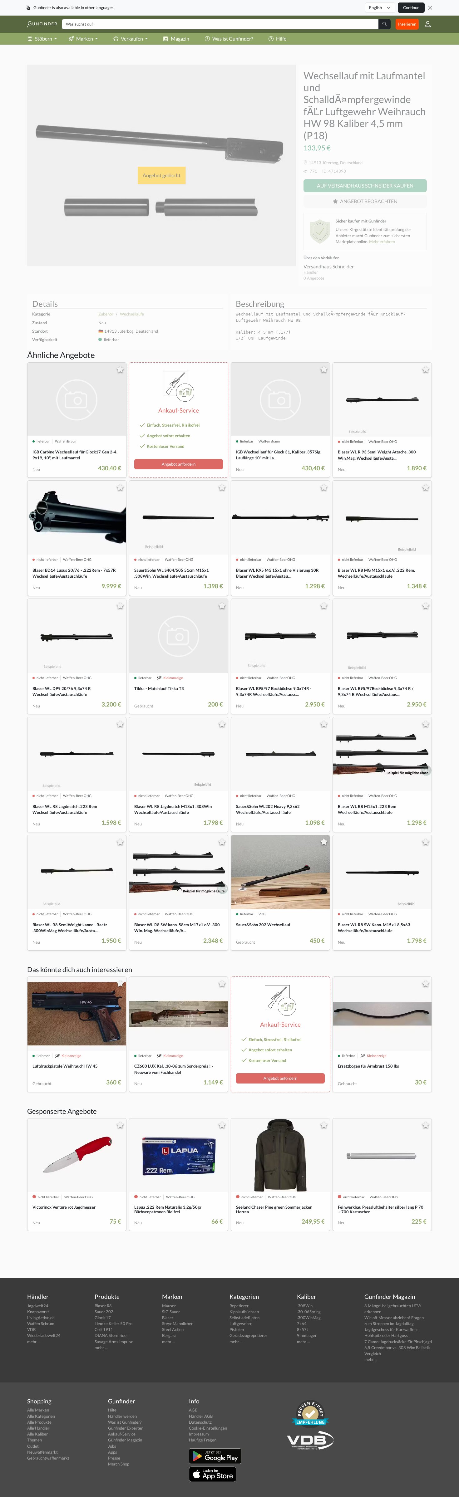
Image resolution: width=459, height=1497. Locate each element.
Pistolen (237, 1329)
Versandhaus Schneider (329, 266)
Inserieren (407, 24)
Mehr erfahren (382, 241)
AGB (193, 1409)
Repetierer (239, 1305)
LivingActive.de (41, 1317)
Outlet (33, 1446)
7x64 (302, 1323)
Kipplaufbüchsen (244, 1311)
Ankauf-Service (122, 1433)
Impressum (199, 1433)
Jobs (112, 1446)
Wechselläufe (132, 313)
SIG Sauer (171, 1311)
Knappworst (38, 1311)
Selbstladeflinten (244, 1317)
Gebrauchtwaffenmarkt (48, 1457)
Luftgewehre (241, 1323)
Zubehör (105, 313)
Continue (411, 7)
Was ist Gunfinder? (232, 39)
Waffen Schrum (40, 1323)
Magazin (180, 39)
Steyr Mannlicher (177, 1323)
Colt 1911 (104, 1329)
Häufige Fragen (202, 1439)
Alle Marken (38, 1409)
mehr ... (33, 1341)
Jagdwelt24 (37, 1305)
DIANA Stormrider (111, 1335)
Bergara (169, 1335)
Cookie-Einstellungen (208, 1428)
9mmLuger (307, 1335)
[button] (425, 24)
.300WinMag (309, 1317)
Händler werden (122, 1416)
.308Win (305, 1305)
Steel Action (173, 1329)
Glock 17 (103, 1317)
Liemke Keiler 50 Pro (113, 1323)
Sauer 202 (104, 1311)
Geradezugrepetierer (248, 1335)
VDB (31, 1329)
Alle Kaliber (37, 1433)
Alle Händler (38, 1428)
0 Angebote (314, 278)
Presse (114, 1457)
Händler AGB (201, 1416)
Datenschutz (200, 1422)
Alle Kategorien (41, 1416)
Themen (34, 1439)
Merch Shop (118, 1463)
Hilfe (281, 39)
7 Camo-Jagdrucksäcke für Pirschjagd (398, 1341)
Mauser (169, 1305)
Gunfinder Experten (125, 1428)
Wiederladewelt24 (44, 1335)
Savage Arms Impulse (114, 1341)
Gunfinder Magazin (125, 1439)
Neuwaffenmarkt (42, 1452)
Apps (112, 1452)
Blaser (167, 1317)
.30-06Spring (309, 1311)
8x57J (302, 1329)
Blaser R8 (103, 1305)
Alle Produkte (39, 1422)
